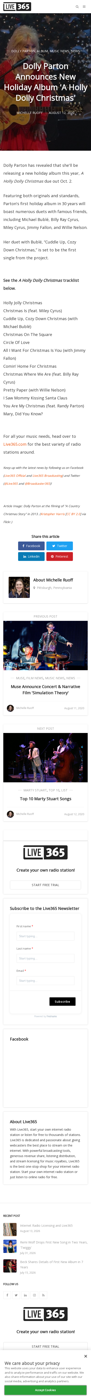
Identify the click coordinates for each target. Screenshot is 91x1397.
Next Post (45, 728)
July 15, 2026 (28, 1273)
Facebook (33, 546)
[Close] (86, 1356)
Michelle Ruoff (59, 580)
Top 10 (54, 790)
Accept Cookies (45, 1390)
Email (20, 971)
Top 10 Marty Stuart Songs (45, 798)
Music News (59, 51)
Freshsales (52, 1016)
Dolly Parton (23, 51)
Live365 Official (14, 476)
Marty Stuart (35, 790)
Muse (20, 678)
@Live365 (11, 484)
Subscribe (62, 1002)
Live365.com (15, 444)
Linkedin (34, 556)
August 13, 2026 (30, 1231)
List (64, 790)
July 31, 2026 (28, 1253)
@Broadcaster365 (37, 484)
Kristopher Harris (52, 514)
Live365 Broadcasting (47, 476)
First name (24, 926)
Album (42, 51)
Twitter (62, 546)
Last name (24, 948)
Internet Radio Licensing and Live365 (46, 1225)
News (75, 51)
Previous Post (45, 616)
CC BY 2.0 (73, 514)
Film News (34, 678)
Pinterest (61, 556)
